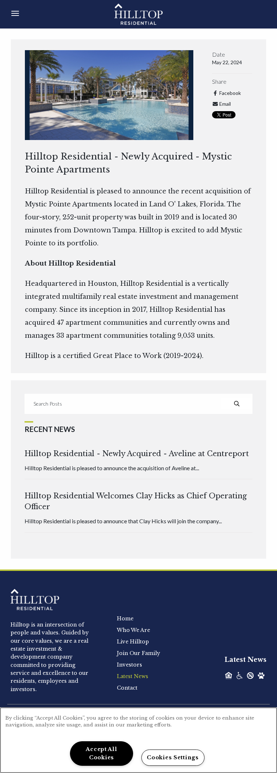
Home (125, 618)
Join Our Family (138, 653)
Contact (127, 688)
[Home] (146, 13)
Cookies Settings (173, 757)
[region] (138, 740)
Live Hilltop (133, 641)
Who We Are (133, 630)
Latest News (132, 676)
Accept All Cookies (101, 753)
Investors (129, 664)
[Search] (236, 403)
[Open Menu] (15, 13)
